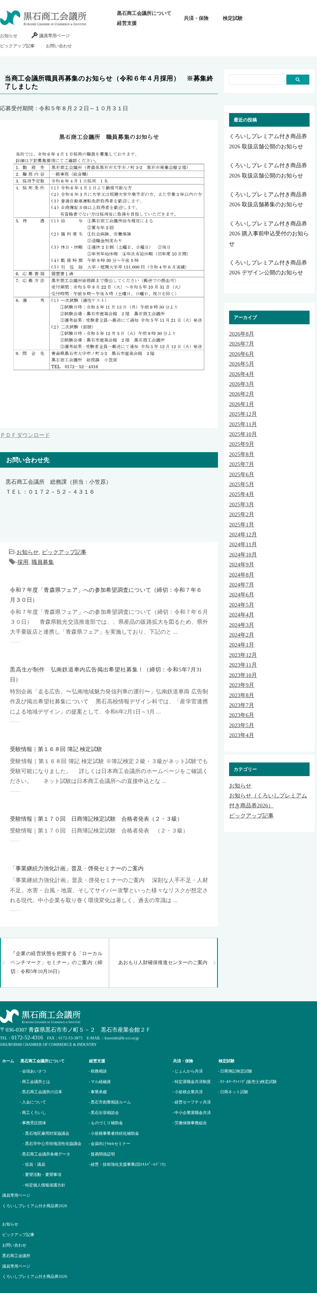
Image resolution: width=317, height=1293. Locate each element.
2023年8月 (241, 695)
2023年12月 (243, 655)
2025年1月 (241, 525)
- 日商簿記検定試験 (235, 1071)
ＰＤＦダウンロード (25, 435)
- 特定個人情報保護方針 (44, 1185)
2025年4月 (241, 494)
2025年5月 (241, 484)
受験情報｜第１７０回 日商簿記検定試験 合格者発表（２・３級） (96, 819)
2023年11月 (243, 665)
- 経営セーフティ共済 (191, 1102)
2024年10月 (243, 555)
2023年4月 (241, 735)
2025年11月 (243, 424)
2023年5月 (241, 725)
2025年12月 (243, 414)
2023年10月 (243, 675)
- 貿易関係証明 (102, 1154)
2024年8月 (241, 575)
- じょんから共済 (187, 1071)
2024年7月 (241, 585)
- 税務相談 (98, 1071)
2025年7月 (241, 464)
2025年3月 (241, 504)
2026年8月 (241, 334)
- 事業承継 (98, 1092)
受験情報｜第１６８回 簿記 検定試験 (56, 749)
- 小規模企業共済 (187, 1092)
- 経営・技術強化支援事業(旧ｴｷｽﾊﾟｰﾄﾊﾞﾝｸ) (127, 1164)
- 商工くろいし (33, 1112)
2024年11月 (243, 544)
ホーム (8, 1061)
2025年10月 (243, 434)
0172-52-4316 (27, 1037)
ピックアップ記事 (17, 46)
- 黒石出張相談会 (104, 1112)
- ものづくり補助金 (106, 1122)
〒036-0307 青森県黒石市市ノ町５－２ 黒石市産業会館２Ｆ (75, 1030)
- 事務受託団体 (33, 1122)
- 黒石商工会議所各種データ (45, 1154)
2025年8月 (241, 454)
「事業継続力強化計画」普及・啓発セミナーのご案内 (77, 868)
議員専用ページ (54, 35)
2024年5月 (241, 605)
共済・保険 (196, 18)
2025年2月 (241, 514)
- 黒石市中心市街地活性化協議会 (52, 1143)
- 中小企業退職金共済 (191, 1112)
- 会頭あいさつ (33, 1071)
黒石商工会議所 (16, 1255)
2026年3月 (241, 384)
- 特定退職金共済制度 (191, 1081)
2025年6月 (241, 474)
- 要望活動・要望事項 (42, 1174)
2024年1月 (241, 645)
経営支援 (127, 23)
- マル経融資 (100, 1081)
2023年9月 (241, 685)
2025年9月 (241, 444)
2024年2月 (241, 635)
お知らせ (8, 35)
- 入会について (33, 1102)
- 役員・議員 (34, 1164)
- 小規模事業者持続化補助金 (114, 1133)
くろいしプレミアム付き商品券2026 (34, 1205)
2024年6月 (241, 595)
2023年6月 (241, 715)
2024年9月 (241, 564)
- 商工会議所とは (35, 1081)
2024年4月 (241, 615)
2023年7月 (241, 705)
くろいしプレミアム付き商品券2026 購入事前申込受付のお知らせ (269, 234)
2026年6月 (241, 354)
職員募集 (43, 562)
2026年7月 (241, 344)
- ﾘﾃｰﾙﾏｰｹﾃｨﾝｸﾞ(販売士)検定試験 (247, 1081)
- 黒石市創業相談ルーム (110, 1102)
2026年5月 (241, 364)
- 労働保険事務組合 (189, 1122)
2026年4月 (241, 374)
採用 (22, 562)
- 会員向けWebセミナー (109, 1143)
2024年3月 (241, 625)
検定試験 (233, 18)
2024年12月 (243, 534)
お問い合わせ (59, 46)
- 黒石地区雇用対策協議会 (46, 1133)
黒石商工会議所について (144, 13)
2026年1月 (241, 404)
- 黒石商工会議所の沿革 (41, 1092)
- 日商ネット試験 (233, 1092)
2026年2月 (241, 394)
